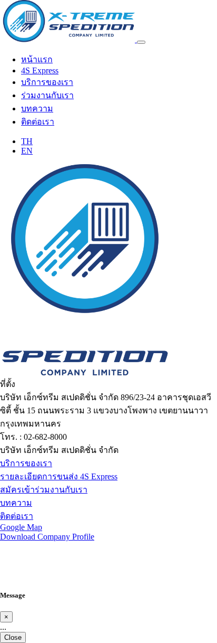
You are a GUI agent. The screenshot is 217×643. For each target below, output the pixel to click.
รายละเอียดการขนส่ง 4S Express (58, 476)
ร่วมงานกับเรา (47, 95)
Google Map (21, 527)
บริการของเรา (47, 82)
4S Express (39, 70)
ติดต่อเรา (37, 121)
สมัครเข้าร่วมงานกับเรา (43, 489)
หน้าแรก (37, 59)
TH (27, 141)
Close (13, 637)
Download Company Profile (47, 536)
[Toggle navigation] (141, 42)
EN (27, 150)
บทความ (37, 108)
